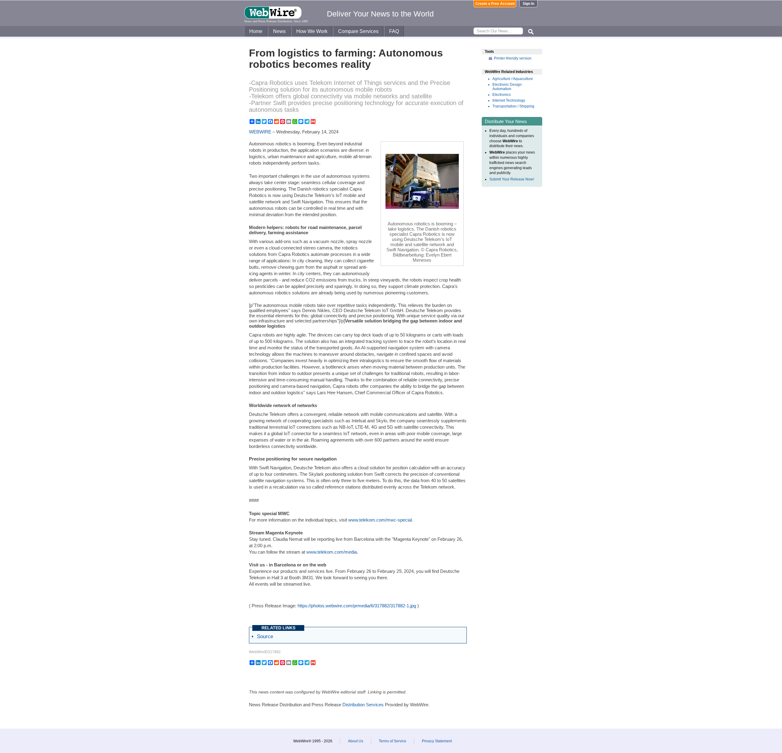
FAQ (394, 31)
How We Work (311, 31)
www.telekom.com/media (331, 552)
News (279, 31)
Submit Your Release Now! (511, 179)
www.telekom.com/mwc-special (380, 519)
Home (255, 31)
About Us (355, 741)
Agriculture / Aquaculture (512, 79)
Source (265, 636)
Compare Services (358, 31)
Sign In (528, 4)
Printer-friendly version (513, 58)
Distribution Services (363, 704)
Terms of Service (392, 741)
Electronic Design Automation (507, 86)
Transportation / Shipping (513, 106)
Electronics (501, 95)
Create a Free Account (495, 4)
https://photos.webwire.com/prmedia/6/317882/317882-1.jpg (357, 605)
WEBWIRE (260, 131)
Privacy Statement (437, 741)
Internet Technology (508, 100)
